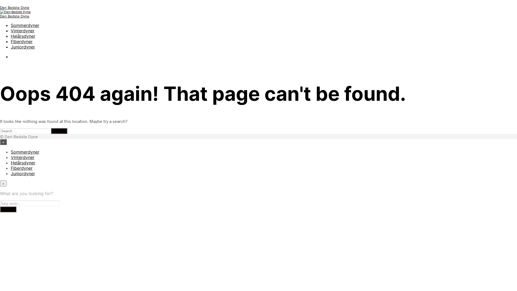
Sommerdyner (25, 25)
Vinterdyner (22, 30)
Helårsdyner (23, 36)
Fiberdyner (22, 41)
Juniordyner (23, 47)
